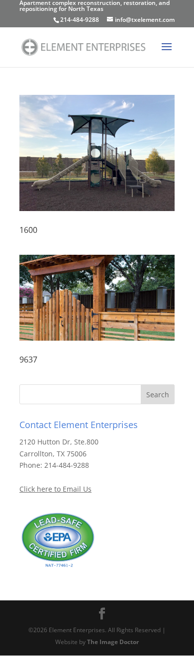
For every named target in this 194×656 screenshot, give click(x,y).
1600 (28, 229)
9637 (28, 359)
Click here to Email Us (55, 489)
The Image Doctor (113, 642)
